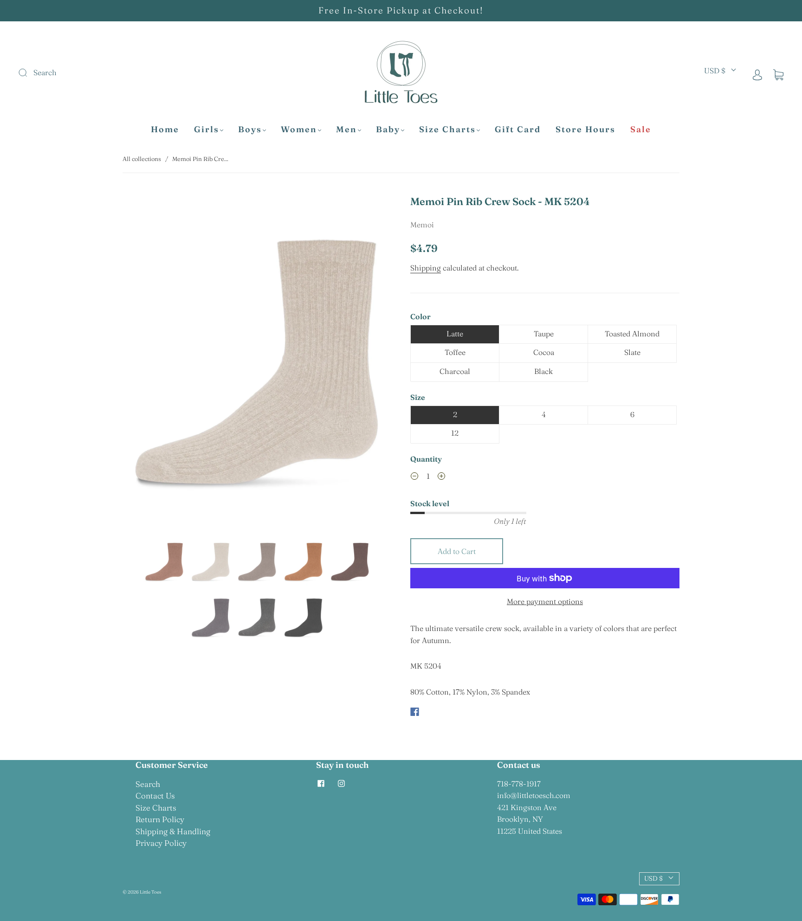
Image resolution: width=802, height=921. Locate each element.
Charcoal (455, 371)
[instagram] (341, 783)
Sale (640, 129)
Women (299, 129)
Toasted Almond (632, 333)
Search (148, 784)
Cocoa (543, 352)
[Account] (757, 74)
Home (165, 129)
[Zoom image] (257, 362)
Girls (206, 129)
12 (455, 433)
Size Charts (447, 129)
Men (346, 129)
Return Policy (160, 819)
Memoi (422, 224)
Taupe (544, 333)
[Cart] (778, 74)
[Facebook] (415, 711)
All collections (142, 158)
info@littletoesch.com (533, 795)
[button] (149, 362)
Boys (250, 129)
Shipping (425, 267)
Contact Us (155, 795)
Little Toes (150, 892)
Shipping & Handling (173, 831)
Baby (388, 129)
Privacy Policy (161, 843)
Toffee (455, 352)
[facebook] (320, 783)
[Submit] (85, 73)
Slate (632, 352)
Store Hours (585, 129)
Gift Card (518, 129)
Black (543, 371)
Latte (454, 333)
